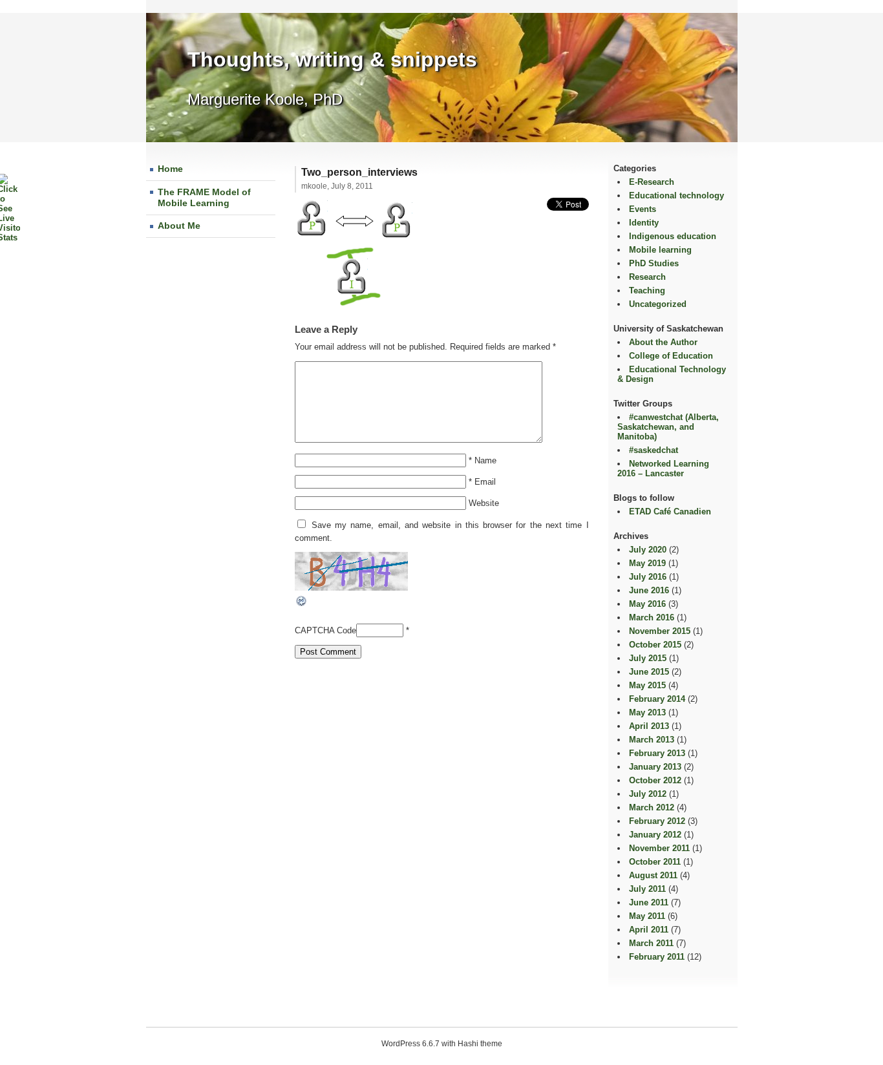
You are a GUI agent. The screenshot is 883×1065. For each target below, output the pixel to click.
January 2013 (655, 767)
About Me (179, 225)
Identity (644, 222)
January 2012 (655, 834)
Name (485, 460)
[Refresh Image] (302, 604)
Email (485, 482)
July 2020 (647, 549)
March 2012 (651, 807)
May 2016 (647, 604)
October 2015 (655, 644)
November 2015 (659, 631)
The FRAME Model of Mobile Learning (204, 198)
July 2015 (647, 658)
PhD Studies (654, 263)
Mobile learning (660, 250)
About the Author (663, 342)
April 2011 (648, 929)
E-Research (651, 182)
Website (484, 503)
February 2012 (657, 821)
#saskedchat (653, 450)
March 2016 (651, 617)
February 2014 (657, 699)
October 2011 (655, 862)
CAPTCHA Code (325, 630)
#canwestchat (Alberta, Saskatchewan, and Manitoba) (668, 426)
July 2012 (647, 794)
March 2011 (651, 943)
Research (647, 277)
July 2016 (647, 577)
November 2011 (659, 848)
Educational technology (676, 195)
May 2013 (647, 712)
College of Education (671, 356)
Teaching (647, 290)
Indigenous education (672, 236)
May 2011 (647, 916)
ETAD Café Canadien (670, 511)
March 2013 (651, 739)
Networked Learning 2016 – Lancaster (663, 468)
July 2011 (647, 889)
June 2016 (649, 590)
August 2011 (653, 875)
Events (642, 209)
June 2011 (648, 902)
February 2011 (657, 957)
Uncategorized (657, 304)
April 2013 (649, 726)
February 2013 (657, 753)
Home (170, 168)
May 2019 (647, 563)
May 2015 (647, 685)
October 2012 (655, 780)
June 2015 (649, 672)
